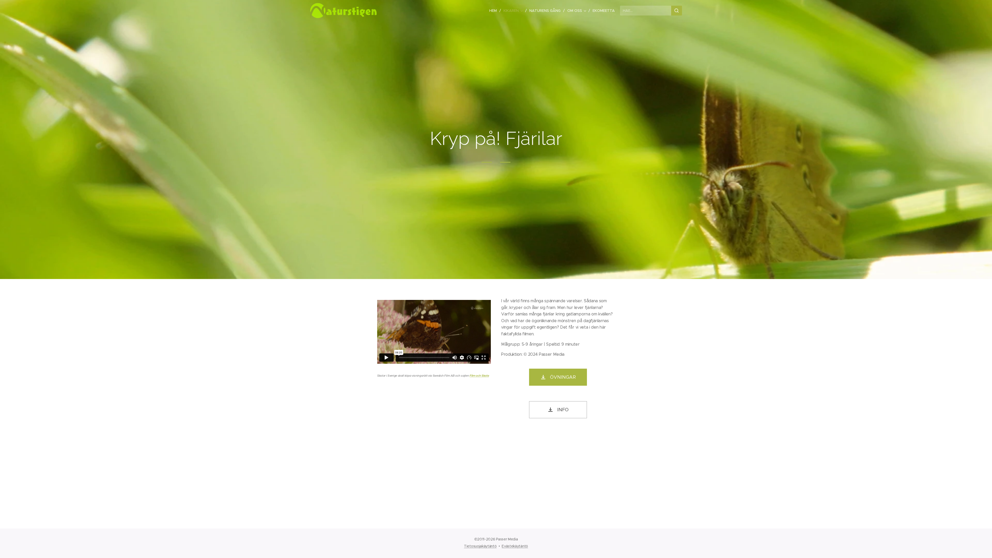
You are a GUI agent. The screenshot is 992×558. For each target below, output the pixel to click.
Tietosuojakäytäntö (480, 546)
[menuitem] (494, 10)
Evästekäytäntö (515, 546)
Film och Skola (479, 375)
